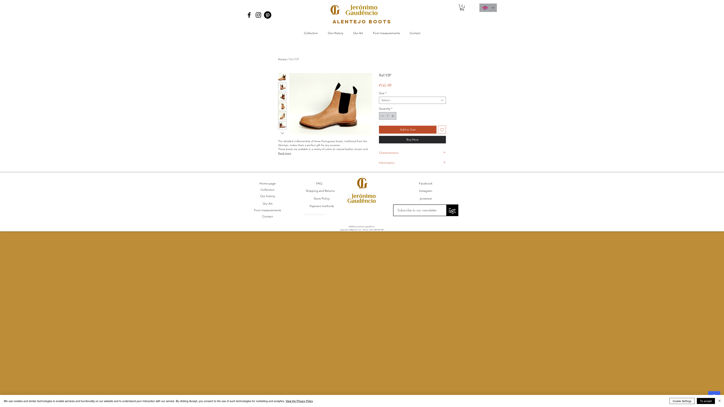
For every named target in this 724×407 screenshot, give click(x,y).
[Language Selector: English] (488, 7)
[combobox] (412, 100)
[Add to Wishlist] (442, 130)
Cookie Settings (682, 401)
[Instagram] (258, 15)
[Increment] (393, 115)
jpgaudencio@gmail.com (350, 230)
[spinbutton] (387, 115)
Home (282, 59)
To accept (706, 401)
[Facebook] (249, 15)
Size (383, 93)
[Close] (719, 401)
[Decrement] (382, 115)
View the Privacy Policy (299, 401)
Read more (284, 153)
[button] (462, 8)
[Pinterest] (267, 15)
